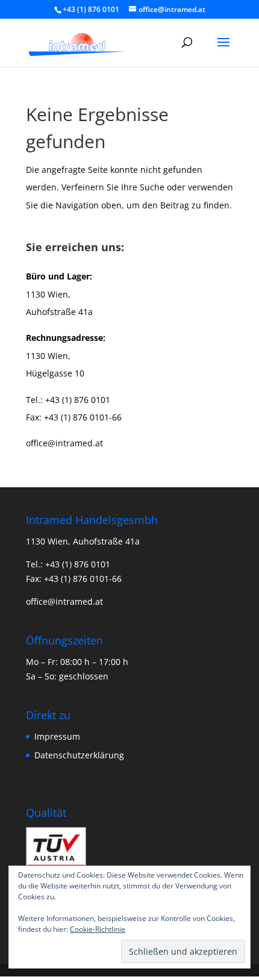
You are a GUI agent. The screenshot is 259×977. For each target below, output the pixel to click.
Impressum (57, 736)
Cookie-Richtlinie (97, 929)
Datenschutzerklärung (79, 755)
